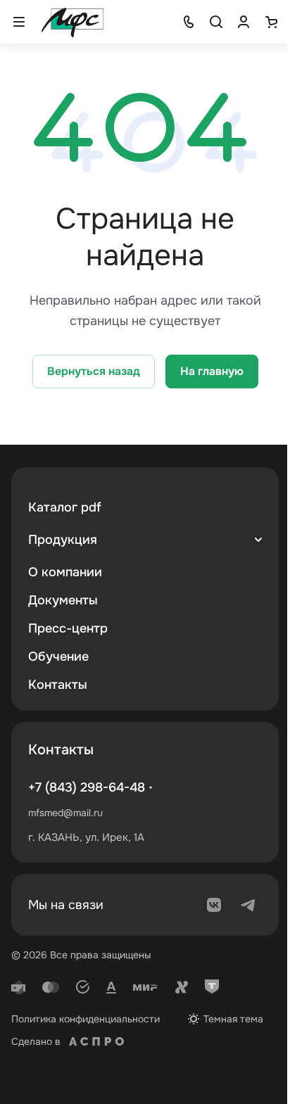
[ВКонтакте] (214, 905)
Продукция (62, 539)
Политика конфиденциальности (85, 1019)
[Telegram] (248, 905)
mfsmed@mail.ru (65, 812)
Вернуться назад (93, 371)
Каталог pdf (64, 507)
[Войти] (243, 21)
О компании (65, 572)
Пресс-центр (68, 628)
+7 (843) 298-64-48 (86, 787)
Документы (63, 600)
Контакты (57, 684)
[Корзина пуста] (271, 21)
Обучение (58, 656)
